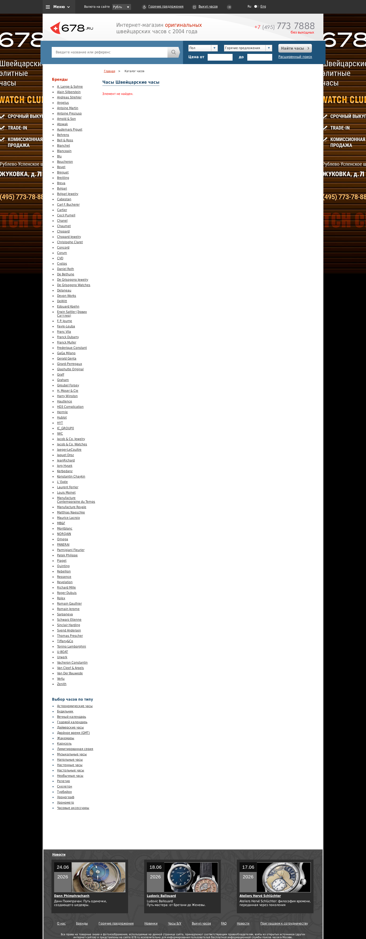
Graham (63, 380)
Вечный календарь (71, 717)
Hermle (62, 412)
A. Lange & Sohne (70, 86)
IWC (60, 433)
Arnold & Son (66, 119)
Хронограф (65, 797)
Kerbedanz (65, 471)
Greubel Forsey (68, 385)
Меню (59, 7)
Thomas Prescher (70, 636)
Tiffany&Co (65, 641)
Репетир (63, 781)
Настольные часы (70, 770)
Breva (61, 183)
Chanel (62, 221)
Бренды (82, 923)
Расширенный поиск (295, 57)
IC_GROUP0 (65, 428)
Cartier (62, 210)
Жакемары (65, 738)
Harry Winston (67, 396)
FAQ (224, 923)
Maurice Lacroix (68, 518)
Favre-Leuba (66, 326)
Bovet (61, 167)
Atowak (62, 124)
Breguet (63, 172)
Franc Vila (64, 332)
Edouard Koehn (68, 306)
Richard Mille (66, 587)
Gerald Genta (66, 358)
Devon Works (66, 296)
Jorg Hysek (64, 466)
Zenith (61, 684)
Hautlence (64, 401)
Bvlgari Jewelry (67, 194)
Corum (62, 253)
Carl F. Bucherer (68, 204)
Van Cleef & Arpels (70, 668)
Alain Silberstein (69, 92)
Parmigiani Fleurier (70, 550)
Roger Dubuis (67, 593)
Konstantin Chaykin (71, 476)
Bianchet (63, 145)
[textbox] (109, 52)
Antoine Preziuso (69, 113)
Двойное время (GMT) (73, 733)
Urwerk (62, 657)
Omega (62, 539)
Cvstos (62, 263)
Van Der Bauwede (70, 673)
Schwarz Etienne (69, 620)
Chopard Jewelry (69, 237)
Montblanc (64, 528)
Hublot (62, 417)
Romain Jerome (68, 609)
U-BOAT (62, 652)
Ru (249, 6)
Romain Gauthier (69, 603)
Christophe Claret (70, 242)
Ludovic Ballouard (161, 896)
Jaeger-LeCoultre (69, 450)
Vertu (61, 679)
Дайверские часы (70, 727)
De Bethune (65, 274)
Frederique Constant (72, 348)
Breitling (63, 178)
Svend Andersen (69, 630)
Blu (59, 156)
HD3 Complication (70, 407)
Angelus (63, 103)
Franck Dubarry (68, 337)
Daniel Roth (65, 269)
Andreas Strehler (69, 97)
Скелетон (64, 786)
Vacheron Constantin (72, 662)
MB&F (61, 523)
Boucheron (65, 162)
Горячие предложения (166, 6)
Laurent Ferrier (67, 487)
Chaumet (64, 226)
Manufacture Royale (71, 507)
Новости (59, 854)
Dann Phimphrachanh (71, 896)
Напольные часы (70, 759)
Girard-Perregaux (69, 364)
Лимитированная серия (75, 749)
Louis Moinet (66, 492)
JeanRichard (66, 460)
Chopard (63, 231)
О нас (61, 923)
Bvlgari (62, 188)
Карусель (64, 743)
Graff (60, 374)
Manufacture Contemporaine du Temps (76, 500)
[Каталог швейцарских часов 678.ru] (71, 40)
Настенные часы (70, 765)
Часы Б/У (174, 923)
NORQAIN (64, 534)
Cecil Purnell (66, 215)
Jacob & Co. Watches (72, 444)
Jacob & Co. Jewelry (71, 439)
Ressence (64, 577)
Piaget (61, 561)
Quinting (63, 566)
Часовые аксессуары (73, 808)
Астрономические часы (75, 706)
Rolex (61, 598)
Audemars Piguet (69, 129)
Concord (63, 247)
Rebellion (64, 571)
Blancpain (64, 151)
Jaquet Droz (65, 455)
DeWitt (62, 301)
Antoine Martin (67, 108)
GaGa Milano (66, 353)
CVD (60, 258)
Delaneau (64, 290)
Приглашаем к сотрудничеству (284, 923)
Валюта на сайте (97, 7)
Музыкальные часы (72, 754)
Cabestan (64, 199)
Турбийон (64, 792)
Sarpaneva (65, 614)
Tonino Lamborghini (71, 646)
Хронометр (65, 802)
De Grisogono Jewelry (72, 280)
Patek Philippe (67, 555)
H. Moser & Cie (67, 391)
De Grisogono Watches (73, 285)
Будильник (65, 711)
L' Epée (62, 482)
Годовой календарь (72, 722)
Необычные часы (70, 776)
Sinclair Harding (68, 625)
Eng (263, 6)
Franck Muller (66, 342)
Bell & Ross (65, 140)
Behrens (63, 135)
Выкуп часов (208, 6)
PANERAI (63, 544)
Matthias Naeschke (71, 512)
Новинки (151, 923)
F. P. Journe (64, 321)
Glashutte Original (70, 369)
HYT (60, 423)
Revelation (65, 582)
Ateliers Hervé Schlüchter (260, 896)
